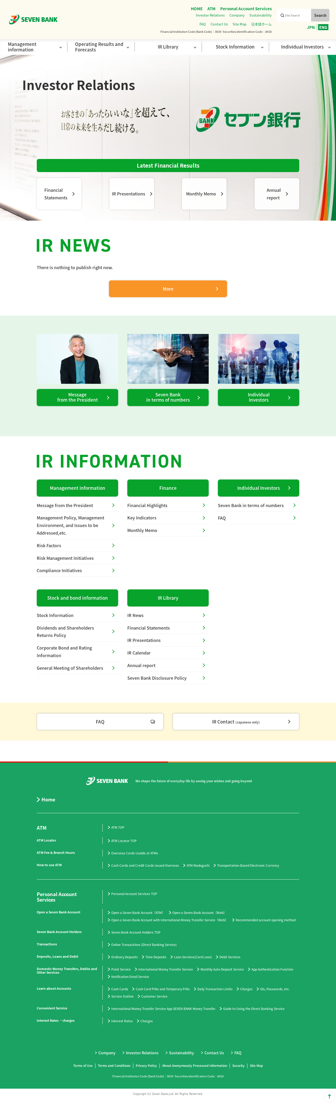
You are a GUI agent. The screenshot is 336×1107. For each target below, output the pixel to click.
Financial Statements (148, 628)
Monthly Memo (201, 193)
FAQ (203, 24)
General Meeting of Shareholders (70, 668)
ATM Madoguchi (198, 865)
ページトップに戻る (329, 1096)
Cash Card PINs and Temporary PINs (163, 989)
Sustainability (260, 15)
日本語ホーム (261, 24)
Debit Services (229, 957)
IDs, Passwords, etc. (275, 989)
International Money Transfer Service (165, 969)
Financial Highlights (147, 505)
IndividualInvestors (259, 397)
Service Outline (122, 996)
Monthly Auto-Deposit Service (222, 969)
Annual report (141, 665)
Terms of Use (83, 1065)
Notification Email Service (130, 976)
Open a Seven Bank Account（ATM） (138, 912)
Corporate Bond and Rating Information (64, 651)
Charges (246, 989)
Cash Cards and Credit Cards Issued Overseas (145, 865)
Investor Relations (210, 15)
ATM (211, 8)
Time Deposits (155, 957)
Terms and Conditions (114, 1065)
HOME (197, 8)
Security (238, 1065)
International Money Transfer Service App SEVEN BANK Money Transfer (163, 1008)
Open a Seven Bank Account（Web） (199, 912)
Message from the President (77, 397)
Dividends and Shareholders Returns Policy (65, 631)
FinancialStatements (55, 194)
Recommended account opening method (266, 920)
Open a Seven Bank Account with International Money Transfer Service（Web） (169, 920)
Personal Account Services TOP (134, 893)
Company (237, 15)
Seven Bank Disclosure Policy (157, 678)
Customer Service (154, 996)
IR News (135, 615)
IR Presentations (128, 193)
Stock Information (55, 615)
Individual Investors (258, 488)
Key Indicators (141, 517)
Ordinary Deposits (124, 957)
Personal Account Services (246, 8)
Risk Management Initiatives (65, 558)
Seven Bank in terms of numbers (251, 505)
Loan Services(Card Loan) (193, 957)
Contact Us (219, 24)
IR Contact (236, 721)
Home (48, 799)
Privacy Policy (146, 1065)
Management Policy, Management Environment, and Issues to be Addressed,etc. (70, 525)
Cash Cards (119, 989)
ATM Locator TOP (124, 840)
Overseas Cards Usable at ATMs (134, 853)
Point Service (121, 969)
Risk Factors (49, 545)
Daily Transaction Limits (215, 989)
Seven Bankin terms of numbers (168, 397)
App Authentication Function (272, 969)
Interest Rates (122, 1021)
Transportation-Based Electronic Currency (248, 865)
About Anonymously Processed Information (194, 1065)
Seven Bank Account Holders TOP (136, 932)
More (168, 288)
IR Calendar (139, 653)
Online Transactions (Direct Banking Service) (144, 944)
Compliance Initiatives (59, 570)
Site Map (239, 24)
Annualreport (274, 194)
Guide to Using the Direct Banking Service (254, 1008)
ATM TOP (117, 827)
